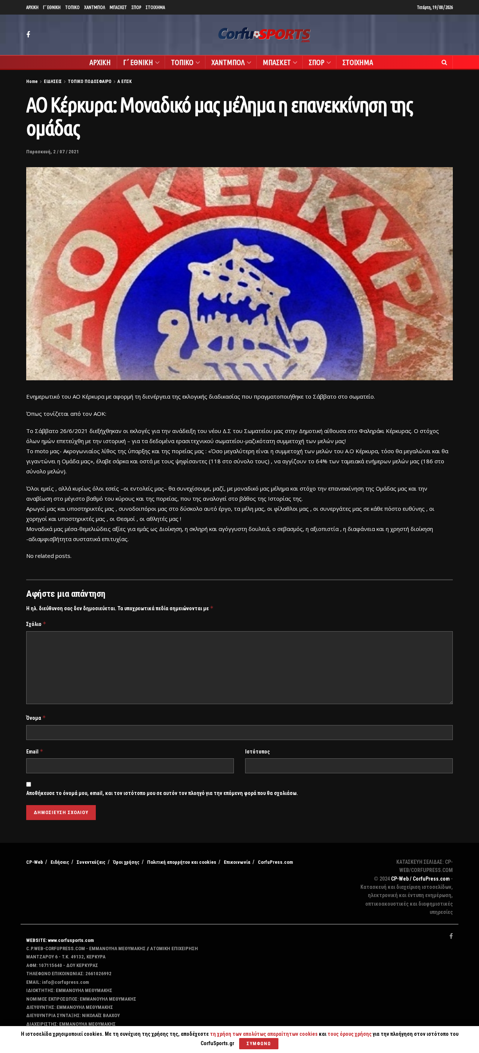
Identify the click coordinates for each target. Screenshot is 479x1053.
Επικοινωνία (237, 862)
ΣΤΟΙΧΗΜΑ (155, 7)
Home (32, 81)
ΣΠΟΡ (136, 7)
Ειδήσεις (60, 862)
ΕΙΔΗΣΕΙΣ (53, 81)
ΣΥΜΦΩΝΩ (259, 1043)
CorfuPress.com (275, 862)
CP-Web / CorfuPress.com (420, 879)
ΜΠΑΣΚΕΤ (118, 7)
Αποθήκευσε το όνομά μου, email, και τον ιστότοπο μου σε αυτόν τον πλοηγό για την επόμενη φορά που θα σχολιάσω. (162, 793)
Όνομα (36, 717)
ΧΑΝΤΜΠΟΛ (94, 7)
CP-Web (34, 862)
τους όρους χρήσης (350, 1034)
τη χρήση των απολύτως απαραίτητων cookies (264, 1034)
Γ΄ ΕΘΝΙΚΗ (52, 7)
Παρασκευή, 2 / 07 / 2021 (52, 151)
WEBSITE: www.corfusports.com (60, 940)
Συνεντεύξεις (91, 862)
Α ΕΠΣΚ (125, 81)
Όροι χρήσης (126, 862)
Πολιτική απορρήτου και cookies (181, 862)
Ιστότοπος (257, 752)
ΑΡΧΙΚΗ (32, 7)
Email (34, 751)
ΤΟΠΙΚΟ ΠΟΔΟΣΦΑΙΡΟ (90, 81)
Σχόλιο (36, 623)
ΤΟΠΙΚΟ (72, 7)
